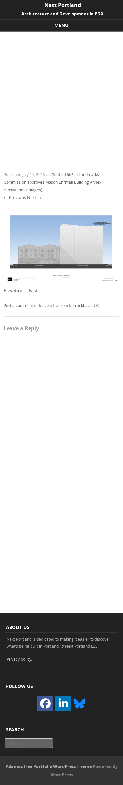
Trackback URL (86, 305)
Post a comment (18, 305)
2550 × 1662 (62, 174)
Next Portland (62, 5)
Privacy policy (19, 659)
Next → (34, 197)
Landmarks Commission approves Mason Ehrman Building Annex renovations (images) (52, 182)
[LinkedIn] (63, 703)
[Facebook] (45, 703)
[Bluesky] (79, 702)
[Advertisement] (61, 96)
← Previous (15, 197)
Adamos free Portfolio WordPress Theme (49, 766)
